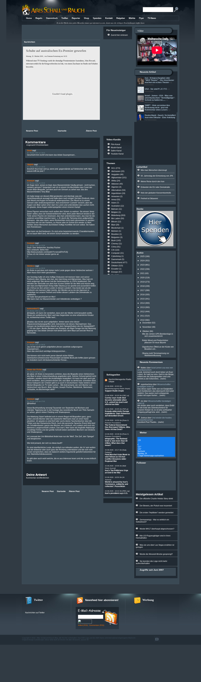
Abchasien (115, 171)
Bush (113, 240)
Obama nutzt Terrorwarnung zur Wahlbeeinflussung (155, 354)
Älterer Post (91, 131)
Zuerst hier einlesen (119, 35)
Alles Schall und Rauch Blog (47, 638)
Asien (113, 203)
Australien (115, 206)
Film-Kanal (115, 144)
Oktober (145, 331)
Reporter (76, 18)
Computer (115, 253)
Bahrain (114, 209)
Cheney (114, 244)
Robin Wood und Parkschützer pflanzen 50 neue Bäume (155, 341)
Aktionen (115, 184)
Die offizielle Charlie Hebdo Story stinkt (156, 499)
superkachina (146, 384)
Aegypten (115, 174)
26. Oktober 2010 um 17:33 (36, 311)
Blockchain (116, 228)
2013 (142, 307)
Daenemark (116, 259)
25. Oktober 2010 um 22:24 (36, 183)
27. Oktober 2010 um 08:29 (36, 345)
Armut (113, 199)
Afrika (113, 181)
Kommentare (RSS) (96, 625)
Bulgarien (115, 237)
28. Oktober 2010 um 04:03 (36, 372)
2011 (142, 316)
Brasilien (115, 234)
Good (29, 150)
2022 (142, 269)
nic (142, 401)
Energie (114, 272)
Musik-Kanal (116, 147)
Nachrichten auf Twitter (35, 613)
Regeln (38, 18)
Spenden (97, 18)
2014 (142, 303)
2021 (142, 273)
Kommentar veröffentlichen (37, 478)
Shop (86, 18)
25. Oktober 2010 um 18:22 (36, 153)
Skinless (31, 266)
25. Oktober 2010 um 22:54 (36, 245)
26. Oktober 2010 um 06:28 (36, 268)
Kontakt (109, 18)
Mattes (143, 368)
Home (29, 18)
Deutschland (116, 262)
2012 (142, 311)
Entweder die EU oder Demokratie (155, 187)
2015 (142, 299)
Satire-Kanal (116, 151)
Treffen (64, 18)
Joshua (144, 418)
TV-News (152, 18)
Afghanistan (116, 177)
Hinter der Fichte (34, 370)
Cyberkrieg (116, 256)
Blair (113, 225)
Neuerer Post (32, 131)
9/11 (113, 168)
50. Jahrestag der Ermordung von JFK (157, 176)
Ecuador (115, 269)
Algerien (115, 187)
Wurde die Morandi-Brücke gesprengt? (156, 554)
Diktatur (114, 266)
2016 (142, 294)
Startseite (62, 131)
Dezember (146, 323)
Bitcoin (114, 222)
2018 (142, 286)
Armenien (115, 196)
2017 (142, 290)
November (146, 327)
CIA (112, 250)
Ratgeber (120, 18)
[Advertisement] (61, 33)
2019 (142, 282)
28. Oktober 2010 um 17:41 (36, 401)
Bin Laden (115, 218)
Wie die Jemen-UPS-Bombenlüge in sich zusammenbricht (157, 335)
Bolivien (114, 231)
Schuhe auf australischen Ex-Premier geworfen (56, 50)
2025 (142, 256)
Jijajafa (30, 164)
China (114, 247)
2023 (142, 265)
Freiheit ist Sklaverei (149, 198)
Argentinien (116, 193)
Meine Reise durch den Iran (152, 181)
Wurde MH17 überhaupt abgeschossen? (157, 529)
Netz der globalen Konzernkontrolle (156, 193)
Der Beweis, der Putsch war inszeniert (156, 506)
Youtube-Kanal (117, 154)
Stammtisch (52, 18)
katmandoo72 (33, 308)
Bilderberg (115, 215)
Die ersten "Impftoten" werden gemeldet (156, 513)
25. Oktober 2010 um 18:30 (36, 167)
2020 (142, 278)
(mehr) (163, 379)
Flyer (141, 18)
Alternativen (116, 190)
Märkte (132, 18)
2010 (142, 320)
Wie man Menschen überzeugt (154, 170)
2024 (142, 261)
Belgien (114, 212)
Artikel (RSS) (83, 625)
